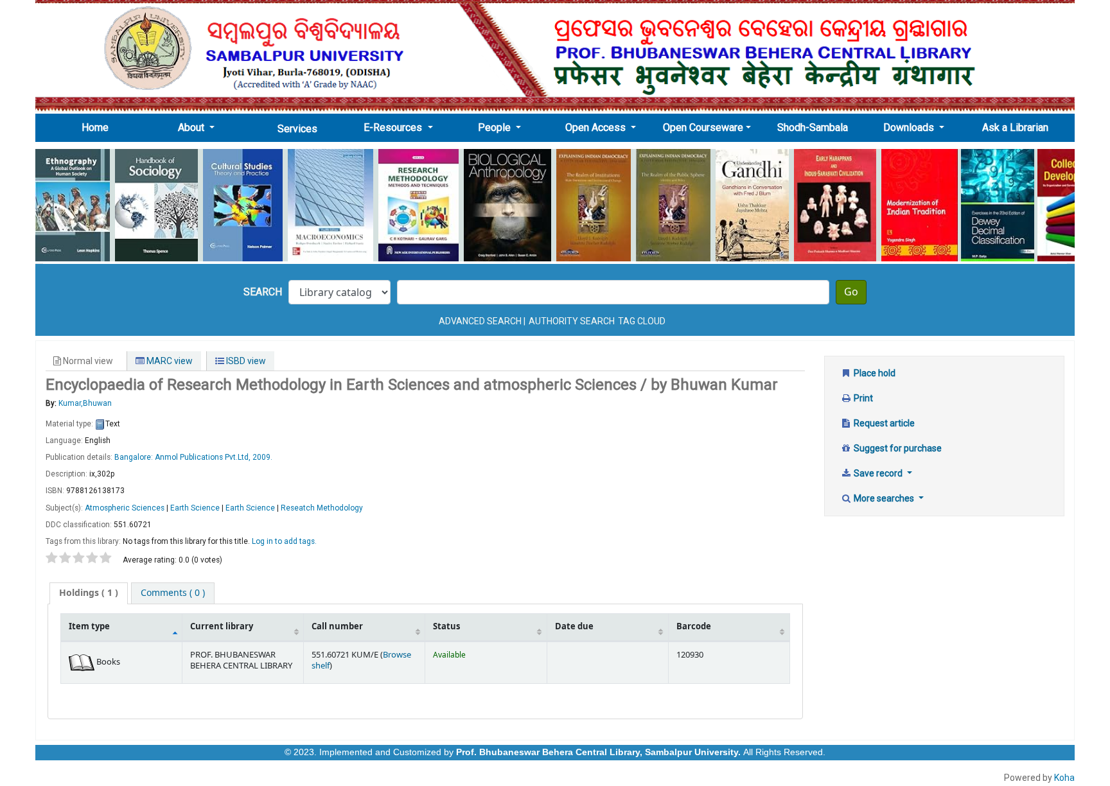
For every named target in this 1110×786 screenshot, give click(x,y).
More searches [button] (884, 498)
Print (862, 398)
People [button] (495, 127)
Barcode (693, 627)
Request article (883, 423)
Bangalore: (134, 457)
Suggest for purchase (897, 448)
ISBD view (245, 361)
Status (446, 627)
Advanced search (480, 321)
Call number (337, 627)
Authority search (572, 321)
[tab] (88, 593)
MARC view (169, 361)
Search (262, 292)
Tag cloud (641, 321)
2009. (262, 457)
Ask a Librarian (1015, 127)
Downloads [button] (910, 127)
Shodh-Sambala (812, 127)
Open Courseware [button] (703, 127)
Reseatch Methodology (322, 507)
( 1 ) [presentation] (88, 593)
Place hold (873, 373)
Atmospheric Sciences (124, 507)
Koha (1064, 778)
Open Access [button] (596, 127)
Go (851, 292)
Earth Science (195, 507)
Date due (574, 627)
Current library (221, 627)
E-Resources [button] (394, 127)
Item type (89, 627)
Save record (878, 473)
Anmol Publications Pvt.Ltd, (203, 457)
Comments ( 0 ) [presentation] (173, 593)
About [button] (192, 127)
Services (297, 129)
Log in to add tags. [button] (284, 541)
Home (99, 127)
